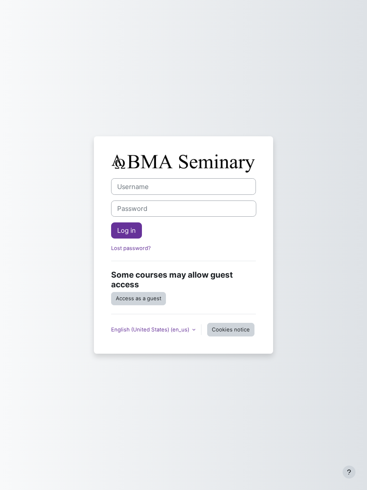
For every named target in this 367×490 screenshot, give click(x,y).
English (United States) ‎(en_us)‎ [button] (151, 329)
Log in (126, 230)
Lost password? (131, 248)
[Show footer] (349, 472)
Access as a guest (138, 298)
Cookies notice (231, 329)
